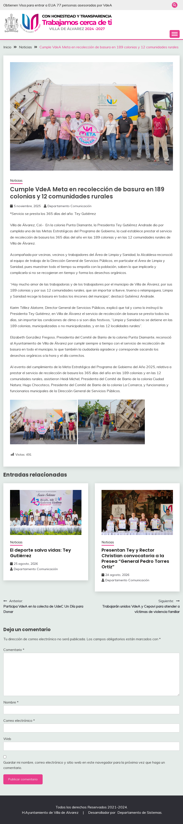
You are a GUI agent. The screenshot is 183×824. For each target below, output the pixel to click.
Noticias (16, 180)
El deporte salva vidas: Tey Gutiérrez (40, 553)
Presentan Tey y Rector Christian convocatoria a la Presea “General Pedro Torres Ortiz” (135, 558)
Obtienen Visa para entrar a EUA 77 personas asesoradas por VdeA (57, 5)
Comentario (13, 649)
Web (7, 738)
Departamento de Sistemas (139, 812)
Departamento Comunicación (70, 206)
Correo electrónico (19, 720)
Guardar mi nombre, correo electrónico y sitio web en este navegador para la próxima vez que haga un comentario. (84, 765)
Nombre (11, 702)
